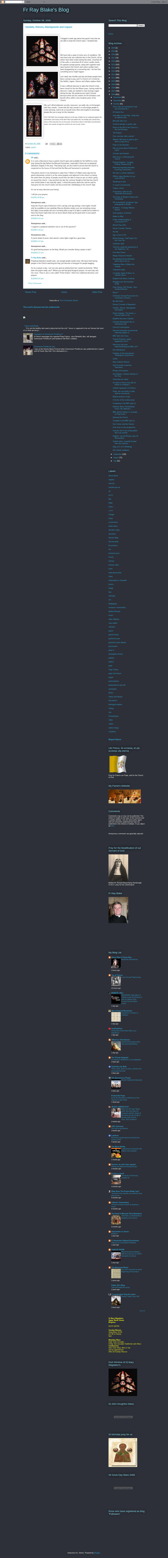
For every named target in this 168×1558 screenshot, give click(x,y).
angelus (111, 480)
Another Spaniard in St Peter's (124, 388)
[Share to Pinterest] (61, 144)
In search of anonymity (121, 185)
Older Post (97, 292)
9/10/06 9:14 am (37, 218)
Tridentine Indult (119, 270)
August (116, 458)
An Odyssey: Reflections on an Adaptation (126, 1060)
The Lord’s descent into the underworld (41, 307)
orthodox (112, 627)
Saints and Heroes (116, 697)
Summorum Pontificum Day (44, 347)
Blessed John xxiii (120, 121)
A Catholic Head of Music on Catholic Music (123, 274)
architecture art (114, 487)
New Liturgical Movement (121, 1011)
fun (110, 549)
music (111, 615)
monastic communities (117, 607)
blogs (111, 503)
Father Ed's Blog (118, 1285)
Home (64, 292)
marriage (112, 596)
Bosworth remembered (129, 959)
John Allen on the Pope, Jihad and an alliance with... (126, 117)
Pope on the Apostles (121, 145)
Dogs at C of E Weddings (122, 447)
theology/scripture (115, 704)
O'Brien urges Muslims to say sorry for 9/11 (124, 177)
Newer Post (30, 292)
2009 (113, 84)
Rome (111, 693)
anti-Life (112, 483)
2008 (113, 88)
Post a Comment (34, 283)
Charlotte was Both (119, 1067)
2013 (113, 71)
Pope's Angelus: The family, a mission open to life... (124, 314)
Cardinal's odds (118, 244)
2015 (113, 65)
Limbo (115, 359)
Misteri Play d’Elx (119, 225)
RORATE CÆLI (117, 993)
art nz (111, 495)
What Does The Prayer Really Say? (125, 1191)
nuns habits (113, 623)
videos (111, 724)
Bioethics (114, 1234)
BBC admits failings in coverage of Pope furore (125, 413)
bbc (110, 499)
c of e (111, 511)
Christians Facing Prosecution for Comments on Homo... (125, 297)
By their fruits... (119, 301)
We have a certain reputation (124, 173)
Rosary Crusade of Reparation (124, 304)
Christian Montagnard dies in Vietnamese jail (123, 323)
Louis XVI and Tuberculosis (131, 977)
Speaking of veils (119, 182)
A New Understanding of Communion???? (122, 221)
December (117, 97)
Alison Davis (113, 476)
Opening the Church (120, 417)
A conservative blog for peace (123, 1294)
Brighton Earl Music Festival (123, 278)
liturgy (111, 588)
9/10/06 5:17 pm (37, 253)
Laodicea (115, 1135)
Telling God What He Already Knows (124, 1167)
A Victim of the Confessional (123, 400)
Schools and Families (121, 153)
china (111, 518)
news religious (114, 619)
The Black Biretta (118, 1147)
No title (115, 232)
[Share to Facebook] (58, 144)
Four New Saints (119, 252)
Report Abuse (115, 739)
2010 (113, 81)
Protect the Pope (118, 1096)
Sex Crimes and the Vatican (123, 424)
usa (110, 712)
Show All (142, 1311)
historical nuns (114, 553)
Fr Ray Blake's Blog (46, 10)
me (110, 600)
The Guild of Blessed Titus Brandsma (126, 1214)
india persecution (115, 573)
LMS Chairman (117, 1126)
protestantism (114, 681)
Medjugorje (113, 604)
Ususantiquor (114, 716)
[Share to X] (56, 144)
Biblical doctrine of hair (121, 397)
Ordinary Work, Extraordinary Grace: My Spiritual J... (124, 408)
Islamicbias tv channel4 (118, 580)
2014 (113, 68)
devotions (112, 534)
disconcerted (113, 542)
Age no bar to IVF (119, 235)
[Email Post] (46, 144)
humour (111, 561)
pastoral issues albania (117, 642)
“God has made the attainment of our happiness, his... (125, 248)
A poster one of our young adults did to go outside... (125, 432)
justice (111, 584)
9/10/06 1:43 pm (37, 230)
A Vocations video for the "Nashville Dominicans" (122, 193)
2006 (113, 94)
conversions (113, 522)
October (116, 104)
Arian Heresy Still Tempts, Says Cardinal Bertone (125, 288)
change (111, 514)
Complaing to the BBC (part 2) (124, 403)
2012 (113, 74)
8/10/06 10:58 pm (37, 198)
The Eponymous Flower (121, 1078)
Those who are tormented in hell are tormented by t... (125, 108)
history (111, 557)
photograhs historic (116, 654)
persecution (113, 646)
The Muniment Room (119, 1267)
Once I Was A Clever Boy (121, 957)
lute (110, 592)
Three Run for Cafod (120, 379)
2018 (113, 54)
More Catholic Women (121, 362)
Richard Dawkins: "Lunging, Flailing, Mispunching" (123, 163)
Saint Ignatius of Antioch (122, 213)
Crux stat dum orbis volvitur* (123, 136)
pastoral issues (114, 639)
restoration (113, 689)
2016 (113, 61)
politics (111, 662)
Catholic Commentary (120, 1202)
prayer (111, 677)
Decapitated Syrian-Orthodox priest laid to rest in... (124, 260)
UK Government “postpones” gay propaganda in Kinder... (125, 203)
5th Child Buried (119, 350)
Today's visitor (118, 188)
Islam (111, 576)
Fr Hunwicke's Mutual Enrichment (125, 1241)
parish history (114, 635)
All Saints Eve (118, 112)
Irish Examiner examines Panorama (122, 366)
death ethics (113, 526)
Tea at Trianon (117, 975)
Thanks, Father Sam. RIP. (130, 1296)
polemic (111, 658)
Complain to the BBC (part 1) (124, 421)
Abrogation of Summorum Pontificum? (48, 334)
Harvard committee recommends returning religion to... (125, 332)
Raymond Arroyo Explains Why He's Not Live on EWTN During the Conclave (131, 1254)
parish (33, 147)
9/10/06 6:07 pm (37, 278)
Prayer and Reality (32, 326)
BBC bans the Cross (120, 336)
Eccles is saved (117, 1173)
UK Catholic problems (121, 450)
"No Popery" (117, 133)
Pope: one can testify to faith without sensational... (124, 392)
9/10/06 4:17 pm (37, 241)
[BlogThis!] (53, 144)
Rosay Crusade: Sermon (122, 228)
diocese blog (113, 538)
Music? (115, 292)
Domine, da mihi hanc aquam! (123, 1164)
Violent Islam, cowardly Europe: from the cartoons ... (125, 442)
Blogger (97, 1553)
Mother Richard (114, 611)
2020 (113, 48)
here (112, 826)
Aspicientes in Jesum (120, 1232)
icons (111, 569)
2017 (113, 58)
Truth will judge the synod (120, 1287)
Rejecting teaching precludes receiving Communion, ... (124, 169)
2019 (113, 51)
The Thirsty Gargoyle (119, 1058)
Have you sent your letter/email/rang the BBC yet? (125, 346)
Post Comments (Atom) (69, 300)
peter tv (111, 650)
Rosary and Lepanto (120, 371)
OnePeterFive (116, 1029)
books (111, 507)
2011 (113, 78)
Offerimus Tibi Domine (120, 1040)
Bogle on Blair (118, 216)
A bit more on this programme (124, 427)
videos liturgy (114, 728)
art (110, 491)
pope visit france (115, 673)
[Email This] (51, 144)
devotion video (114, 530)
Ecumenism (113, 545)
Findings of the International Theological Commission (123, 354)
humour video (114, 565)
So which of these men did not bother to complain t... (124, 384)
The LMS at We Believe (119, 1128)
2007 (113, 91)
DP (32, 158)
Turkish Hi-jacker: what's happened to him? (122, 340)
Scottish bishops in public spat (124, 124)
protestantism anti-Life (117, 685)
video (111, 720)
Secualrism (113, 700)
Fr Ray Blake (36, 258)
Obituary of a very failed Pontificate (123, 1243)
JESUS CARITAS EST (120, 1107)
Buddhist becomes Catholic (123, 319)
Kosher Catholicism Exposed (131, 1080)
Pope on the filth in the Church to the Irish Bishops (125, 128)
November (117, 101)
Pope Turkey (113, 670)
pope (110, 666)
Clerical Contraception (121, 327)
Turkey (111, 708)
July (115, 461)
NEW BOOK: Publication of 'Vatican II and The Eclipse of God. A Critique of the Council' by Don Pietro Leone (131, 999)
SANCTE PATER (117, 1250)
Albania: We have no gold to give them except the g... (125, 140)
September (117, 454)
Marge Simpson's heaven (122, 256)
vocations (112, 732)
